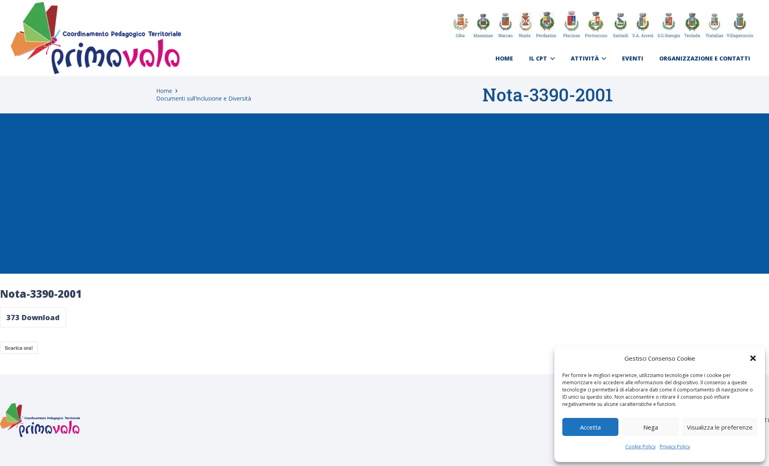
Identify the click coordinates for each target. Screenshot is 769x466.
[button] (753, 358)
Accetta (590, 427)
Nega (650, 427)
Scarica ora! (19, 347)
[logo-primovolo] (96, 38)
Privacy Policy (675, 446)
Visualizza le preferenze (720, 427)
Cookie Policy (640, 446)
